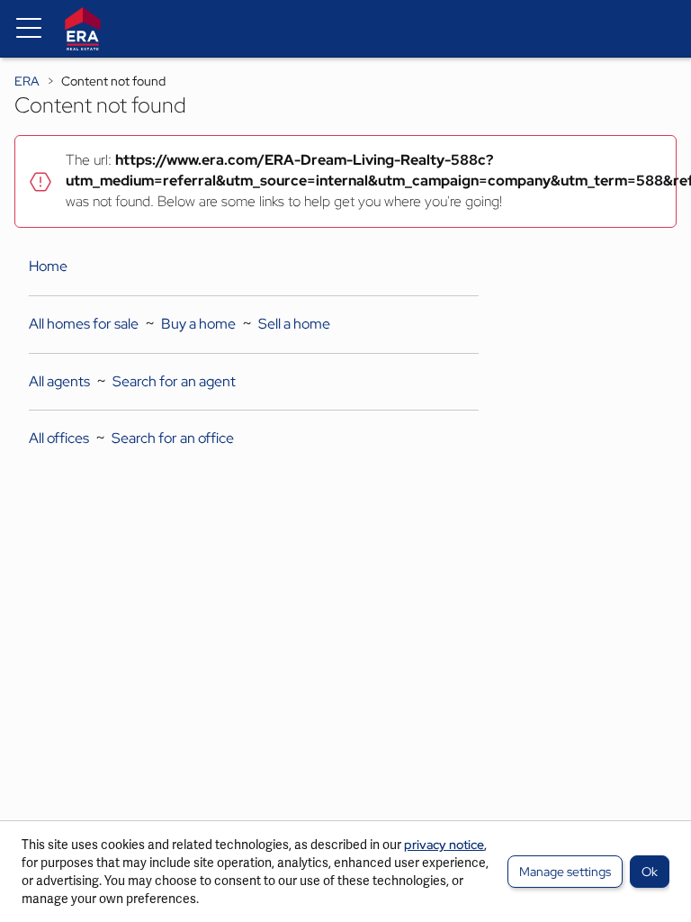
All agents (59, 381)
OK (650, 871)
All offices (59, 438)
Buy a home (198, 323)
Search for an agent (174, 381)
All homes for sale (84, 323)
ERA (27, 81)
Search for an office (173, 438)
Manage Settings (565, 871)
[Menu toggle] (28, 28)
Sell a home (294, 323)
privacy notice (444, 844)
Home (48, 266)
